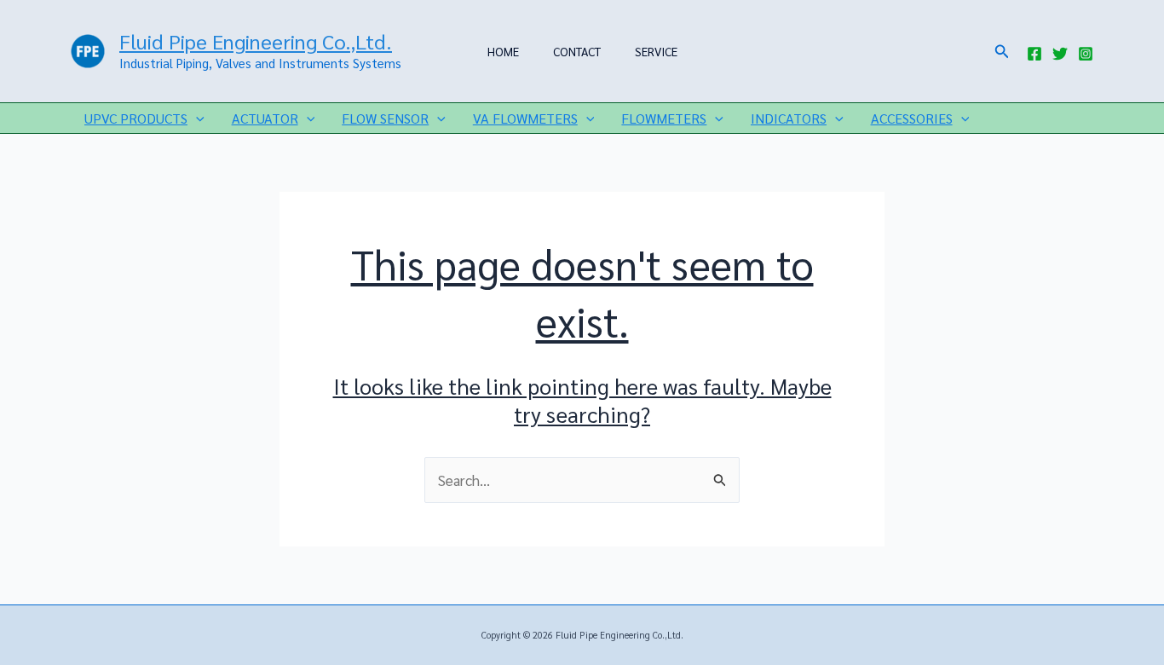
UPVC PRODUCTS (135, 118)
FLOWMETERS (663, 118)
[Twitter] (1060, 53)
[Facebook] (1034, 53)
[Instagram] (1085, 53)
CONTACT (577, 51)
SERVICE (656, 51)
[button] (1002, 51)
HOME (503, 51)
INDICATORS (789, 118)
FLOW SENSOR (385, 118)
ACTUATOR (265, 118)
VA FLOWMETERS (525, 118)
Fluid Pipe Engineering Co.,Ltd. (255, 41)
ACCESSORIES (912, 118)
